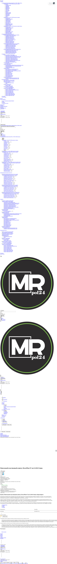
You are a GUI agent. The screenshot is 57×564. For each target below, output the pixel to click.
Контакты (1, 538)
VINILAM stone (8, 20)
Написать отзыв (5, 516)
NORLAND (7, 14)
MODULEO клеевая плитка (10, 41)
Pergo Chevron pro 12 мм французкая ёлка (12, 69)
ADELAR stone (8, 21)
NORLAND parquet (9, 33)
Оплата (3, 506)
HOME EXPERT (8, 13)
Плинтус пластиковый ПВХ (8, 88)
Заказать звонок (3, 112)
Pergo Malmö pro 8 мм (9, 73)
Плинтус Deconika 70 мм (9, 91)
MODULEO (7, 8)
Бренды (1, 535)
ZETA (7, 16)
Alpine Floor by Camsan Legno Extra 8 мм (12, 58)
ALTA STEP (7, 10)
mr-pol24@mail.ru (3, 114)
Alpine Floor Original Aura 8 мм (10, 61)
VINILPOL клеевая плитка (10, 42)
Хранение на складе (5, 103)
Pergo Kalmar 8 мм (8, 72)
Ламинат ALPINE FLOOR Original (9, 54)
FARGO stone (8, 18)
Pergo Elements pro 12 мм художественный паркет (13, 70)
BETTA (7, 11)
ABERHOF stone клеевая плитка (11, 45)
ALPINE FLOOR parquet (9, 27)
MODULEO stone (8, 25)
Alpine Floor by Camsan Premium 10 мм (11, 59)
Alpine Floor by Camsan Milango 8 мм (11, 55)
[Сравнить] (2, 474)
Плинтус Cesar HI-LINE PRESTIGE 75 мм (12, 89)
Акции (1, 534)
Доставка (3, 102)
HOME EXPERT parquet (9, 31)
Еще (4, 150)
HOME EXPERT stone (9, 24)
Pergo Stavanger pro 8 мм (9, 75)
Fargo (6, 83)
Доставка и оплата (3, 537)
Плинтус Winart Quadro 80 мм (10, 94)
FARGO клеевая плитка (9, 40)
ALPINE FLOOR (8, 5)
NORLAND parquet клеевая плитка (11, 51)
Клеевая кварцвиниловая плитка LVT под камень (11, 43)
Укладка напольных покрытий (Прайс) (8, 100)
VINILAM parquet (8, 29)
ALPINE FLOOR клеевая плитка (11, 35)
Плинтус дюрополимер (7, 84)
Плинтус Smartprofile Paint (10, 87)
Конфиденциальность (3, 560)
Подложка (3, 96)
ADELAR (7, 9)
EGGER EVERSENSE (9, 63)
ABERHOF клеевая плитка (10, 36)
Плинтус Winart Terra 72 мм (10, 95)
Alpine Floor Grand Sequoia (10, 82)
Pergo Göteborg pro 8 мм (9, 71)
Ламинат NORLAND (7, 64)
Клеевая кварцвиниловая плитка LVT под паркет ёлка (12, 49)
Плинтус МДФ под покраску (8, 86)
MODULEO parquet (9, 32)
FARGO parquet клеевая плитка (10, 53)
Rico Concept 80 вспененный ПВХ (9, 80)
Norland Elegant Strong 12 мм (10, 67)
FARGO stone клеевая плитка (10, 47)
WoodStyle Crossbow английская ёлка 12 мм (12, 78)
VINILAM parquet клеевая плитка (11, 50)
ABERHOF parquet (8, 28)
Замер (3, 101)
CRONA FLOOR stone (9, 23)
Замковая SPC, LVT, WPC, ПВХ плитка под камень (12, 17)
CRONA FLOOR (8, 12)
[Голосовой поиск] (1, 131)
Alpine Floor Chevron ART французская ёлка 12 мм (13, 56)
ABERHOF (7, 6)
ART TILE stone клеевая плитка (10, 48)
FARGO (7, 4)
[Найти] (3, 131)
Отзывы (3, 505)
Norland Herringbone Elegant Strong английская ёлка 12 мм (14, 65)
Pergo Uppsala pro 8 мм (9, 76)
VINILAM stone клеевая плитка (10, 46)
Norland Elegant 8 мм (9, 66)
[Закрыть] (1, 394)
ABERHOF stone (8, 19)
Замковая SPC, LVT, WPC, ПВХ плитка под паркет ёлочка (13, 26)
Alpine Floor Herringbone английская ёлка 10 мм (13, 60)
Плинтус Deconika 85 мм (9, 92)
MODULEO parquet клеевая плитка (11, 52)
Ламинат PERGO (6, 68)
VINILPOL (7, 15)
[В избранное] (2, 473)
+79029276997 (2, 545)
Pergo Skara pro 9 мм (9, 74)
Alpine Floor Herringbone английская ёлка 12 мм (13, 57)
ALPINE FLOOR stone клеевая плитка (11, 44)
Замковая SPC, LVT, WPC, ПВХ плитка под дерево (12, 3)
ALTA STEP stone (8, 22)
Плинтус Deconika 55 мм (9, 90)
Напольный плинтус (5, 79)
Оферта (1, 561)
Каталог (1, 533)
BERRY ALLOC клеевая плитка (10, 39)
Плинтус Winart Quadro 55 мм (10, 93)
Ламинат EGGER (6, 62)
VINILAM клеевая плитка (10, 37)
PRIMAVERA (8, 7)
